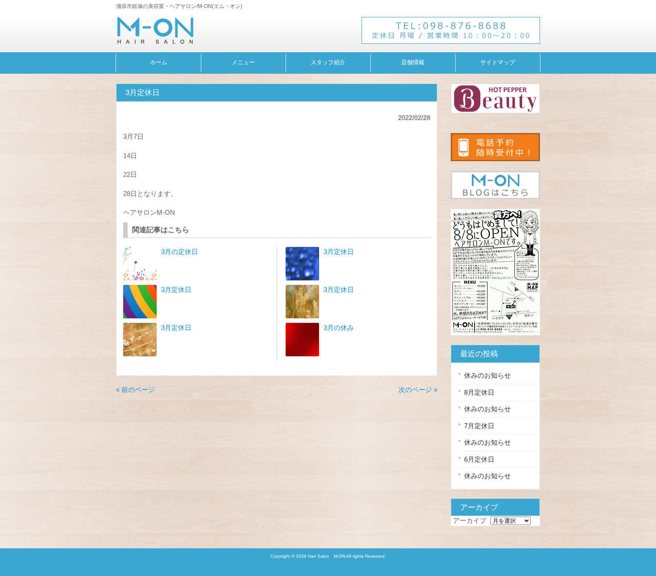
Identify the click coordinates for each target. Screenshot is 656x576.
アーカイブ (469, 520)
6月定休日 (479, 459)
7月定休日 (479, 426)
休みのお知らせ (487, 375)
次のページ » (418, 389)
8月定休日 (479, 392)
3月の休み (339, 327)
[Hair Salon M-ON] (155, 40)
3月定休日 (176, 289)
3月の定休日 (179, 251)
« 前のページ (135, 389)
